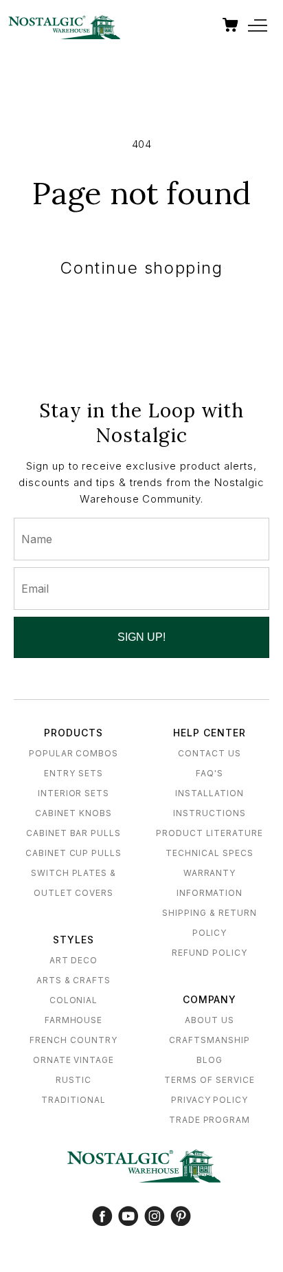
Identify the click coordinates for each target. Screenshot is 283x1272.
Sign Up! (141, 637)
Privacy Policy (209, 1100)
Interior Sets (73, 793)
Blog (209, 1060)
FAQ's (209, 773)
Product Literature (209, 833)
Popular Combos (73, 753)
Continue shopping (141, 268)
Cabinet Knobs (73, 813)
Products (73, 732)
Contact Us (209, 753)
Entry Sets (73, 773)
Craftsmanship (209, 1040)
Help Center (209, 732)
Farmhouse (74, 1020)
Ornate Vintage (73, 1060)
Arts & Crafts (73, 980)
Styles (73, 939)
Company (210, 999)
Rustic (73, 1080)
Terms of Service (209, 1080)
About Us (209, 1020)
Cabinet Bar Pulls (73, 833)
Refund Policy (209, 952)
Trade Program (209, 1120)
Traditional (73, 1100)
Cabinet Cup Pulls (73, 853)
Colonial (73, 1000)
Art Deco (73, 960)
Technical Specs (209, 853)
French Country (73, 1040)
